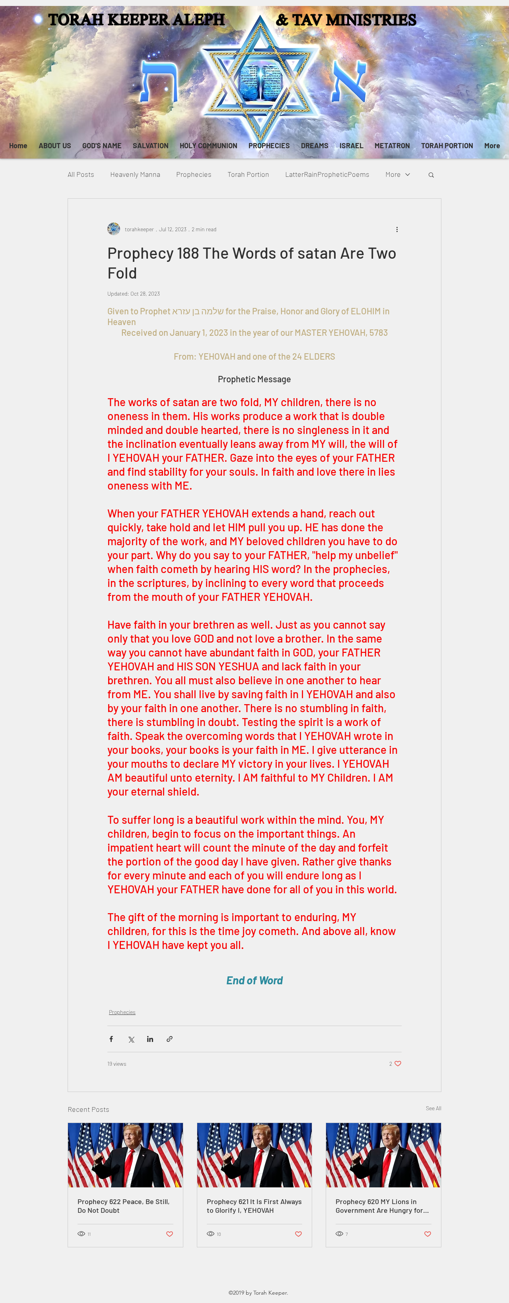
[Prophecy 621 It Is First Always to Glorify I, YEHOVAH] (254, 1155)
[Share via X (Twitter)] (130, 1039)
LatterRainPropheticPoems (327, 174)
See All (433, 1108)
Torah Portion (248, 174)
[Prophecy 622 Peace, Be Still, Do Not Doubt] (125, 1155)
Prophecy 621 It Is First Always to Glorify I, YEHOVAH (254, 1205)
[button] (431, 174)
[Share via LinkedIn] (150, 1039)
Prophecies (194, 174)
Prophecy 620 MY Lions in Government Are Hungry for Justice (379, 1205)
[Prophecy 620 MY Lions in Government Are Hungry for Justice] (383, 1155)
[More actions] (397, 229)
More (393, 174)
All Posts (81, 174)
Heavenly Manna (135, 174)
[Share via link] (169, 1039)
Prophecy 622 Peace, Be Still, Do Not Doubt (124, 1205)
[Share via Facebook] (111, 1039)
